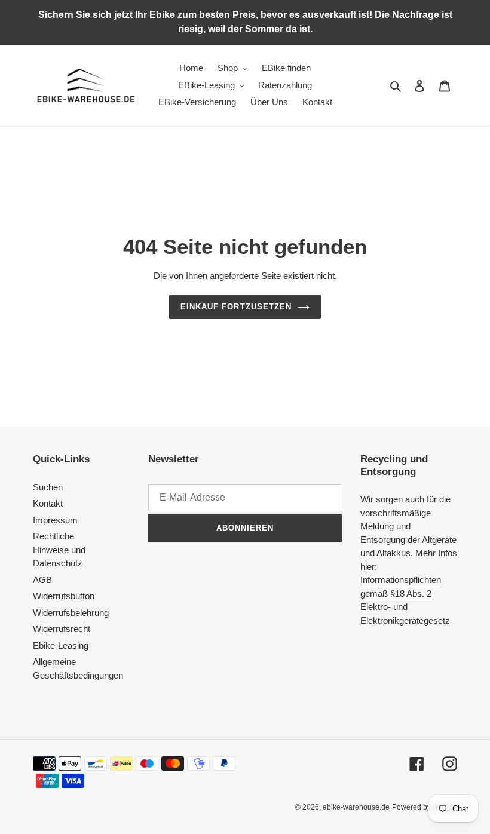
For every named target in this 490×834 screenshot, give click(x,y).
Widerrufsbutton (63, 596)
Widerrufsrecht (61, 629)
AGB (42, 580)
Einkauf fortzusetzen (236, 306)
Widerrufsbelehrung (71, 613)
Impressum (55, 520)
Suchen (48, 487)
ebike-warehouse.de (356, 807)
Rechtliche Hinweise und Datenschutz (59, 549)
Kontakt (48, 503)
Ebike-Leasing (60, 645)
